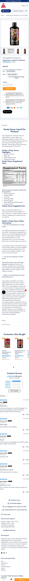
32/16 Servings (11, 71)
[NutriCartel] (3, 5)
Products (7, 11)
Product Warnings (6, 324)
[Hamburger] (3, 579)
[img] (3, 400)
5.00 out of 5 (18, 376)
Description (4, 125)
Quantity (5, 82)
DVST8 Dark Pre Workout (19, 353)
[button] (6, 62)
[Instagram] (4, 553)
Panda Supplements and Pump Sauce (12, 58)
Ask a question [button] (14, 391)
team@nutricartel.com (9, 530)
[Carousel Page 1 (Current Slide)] (13, 367)
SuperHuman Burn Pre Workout (6, 353)
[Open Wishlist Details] (3, 292)
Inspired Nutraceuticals (20, 350)
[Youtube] (6, 553)
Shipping (4, 320)
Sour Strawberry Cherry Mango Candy (16, 77)
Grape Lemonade (12, 74)
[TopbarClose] (28, 1)
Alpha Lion (4, 350)
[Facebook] (1, 553)
